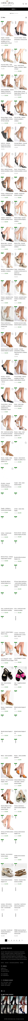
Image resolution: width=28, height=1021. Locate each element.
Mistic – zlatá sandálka (6, 755)
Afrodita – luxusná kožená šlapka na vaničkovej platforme (6, 485)
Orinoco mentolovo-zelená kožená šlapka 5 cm (20, 807)
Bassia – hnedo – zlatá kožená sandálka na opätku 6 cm (6, 459)
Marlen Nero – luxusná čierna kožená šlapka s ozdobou (6, 245)
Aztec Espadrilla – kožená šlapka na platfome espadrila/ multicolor (7, 91)
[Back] (2, 9)
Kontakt (21, 962)
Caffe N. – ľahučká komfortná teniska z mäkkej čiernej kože (6, 145)
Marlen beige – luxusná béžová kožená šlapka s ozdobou (20, 219)
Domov (12, 13)
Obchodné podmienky (14, 962)
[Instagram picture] (5, 1000)
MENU (13, 9)
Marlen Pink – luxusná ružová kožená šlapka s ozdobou (20, 245)
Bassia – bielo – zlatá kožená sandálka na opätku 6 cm (19, 433)
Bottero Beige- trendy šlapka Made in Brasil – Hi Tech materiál (20, 93)
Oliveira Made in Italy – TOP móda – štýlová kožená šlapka (20, 781)
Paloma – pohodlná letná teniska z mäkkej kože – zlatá (20, 298)
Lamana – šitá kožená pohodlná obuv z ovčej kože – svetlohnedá (6, 905)
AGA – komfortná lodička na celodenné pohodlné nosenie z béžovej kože (7, 433)
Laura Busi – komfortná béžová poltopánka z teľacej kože (20, 905)
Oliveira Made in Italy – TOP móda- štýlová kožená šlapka (6, 807)
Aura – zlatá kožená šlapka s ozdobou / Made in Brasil (20, 67)
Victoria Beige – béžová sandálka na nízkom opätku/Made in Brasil (20, 378)
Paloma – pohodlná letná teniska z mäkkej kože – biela (7, 298)
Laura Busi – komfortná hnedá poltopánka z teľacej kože (6, 931)
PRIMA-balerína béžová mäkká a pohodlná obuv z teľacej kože (20, 931)
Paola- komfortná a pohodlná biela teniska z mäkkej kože (7, 324)
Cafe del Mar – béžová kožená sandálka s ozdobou (19, 119)
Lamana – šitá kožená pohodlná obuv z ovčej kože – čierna (19, 634)
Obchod (6, 962)
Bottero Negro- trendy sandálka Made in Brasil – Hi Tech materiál (7, 119)
